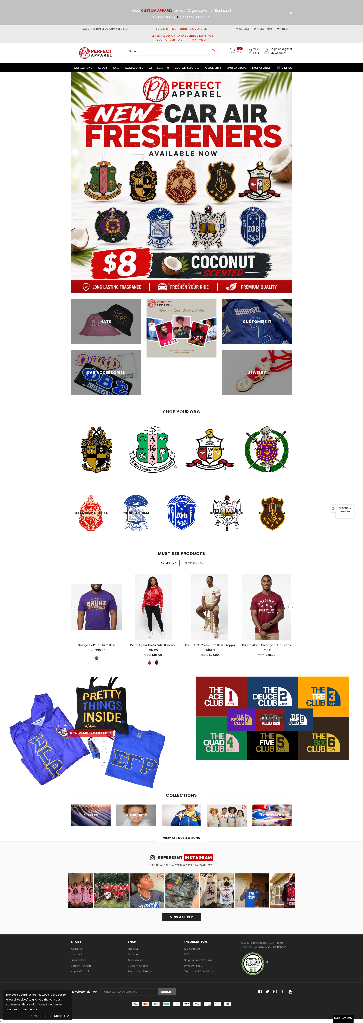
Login (274, 49)
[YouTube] (289, 895)
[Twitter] (266, 895)
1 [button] (169, 187)
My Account (278, 53)
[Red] (149, 565)
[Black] (157, 565)
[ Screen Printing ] (196, 17)
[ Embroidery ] (162, 17)
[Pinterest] (282, 895)
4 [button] (184, 187)
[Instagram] (274, 895)
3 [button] (179, 187)
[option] (181, 134)
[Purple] (96, 561)
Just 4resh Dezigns (275, 850)
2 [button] (174, 187)
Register (287, 49)
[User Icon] (266, 51)
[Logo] (95, 53)
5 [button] (189, 187)
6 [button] (194, 187)
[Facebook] (259, 895)
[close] (291, 13)
